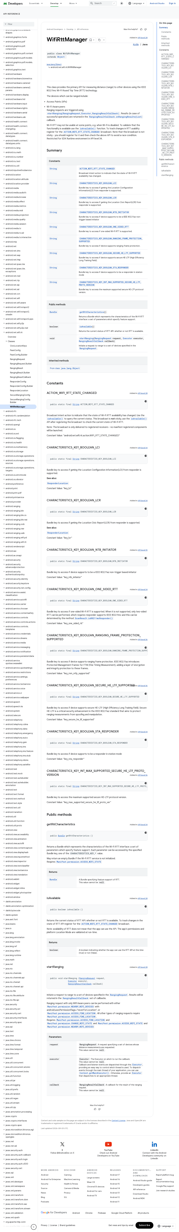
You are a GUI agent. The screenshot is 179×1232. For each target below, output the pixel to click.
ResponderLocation (57, 483)
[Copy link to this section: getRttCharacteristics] (78, 824)
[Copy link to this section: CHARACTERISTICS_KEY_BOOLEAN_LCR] (103, 500)
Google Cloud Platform (121, 1213)
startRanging (87, 338)
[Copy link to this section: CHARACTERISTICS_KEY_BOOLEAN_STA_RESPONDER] (121, 731)
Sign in (172, 3)
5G (65, 1197)
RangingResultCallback (91, 341)
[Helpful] (141, 29)
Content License (118, 1120)
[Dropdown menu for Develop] (62, 3)
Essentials (34, 3)
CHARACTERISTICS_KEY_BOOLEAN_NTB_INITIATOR (104, 212)
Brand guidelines (67, 1225)
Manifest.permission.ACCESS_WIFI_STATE (79, 861)
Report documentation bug (165, 1180)
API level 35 (143, 550)
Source (44, 1188)
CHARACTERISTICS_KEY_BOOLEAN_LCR (98, 197)
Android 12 (115, 1197)
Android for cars (94, 1191)
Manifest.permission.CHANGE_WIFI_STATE (69, 1023)
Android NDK (139, 1198)
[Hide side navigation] (33, 1227)
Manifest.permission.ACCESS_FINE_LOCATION (71, 1013)
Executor (127, 338)
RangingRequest (103, 338)
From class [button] (65, 368)
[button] (18, 31)
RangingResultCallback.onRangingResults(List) (115, 116)
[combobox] (103, 3)
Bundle (53, 312)
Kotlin (136, 44)
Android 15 (115, 1184)
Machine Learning (72, 1179)
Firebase (102, 1213)
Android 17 (115, 1175)
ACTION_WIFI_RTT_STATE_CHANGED (82, 132)
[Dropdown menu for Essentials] (43, 3)
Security (44, 1184)
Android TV (92, 1195)
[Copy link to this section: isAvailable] (63, 898)
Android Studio (157, 3)
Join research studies (165, 1190)
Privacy (67, 1192)
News (43, 1192)
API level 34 (143, 448)
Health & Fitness (71, 1184)
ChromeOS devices (95, 1186)
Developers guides (141, 1185)
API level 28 (143, 37)
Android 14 (115, 1188)
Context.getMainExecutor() (94, 1073)
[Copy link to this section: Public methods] (74, 815)
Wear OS (91, 1182)
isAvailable (86, 326)
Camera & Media (71, 1188)
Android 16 (115, 1179)
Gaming (67, 1175)
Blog (43, 1197)
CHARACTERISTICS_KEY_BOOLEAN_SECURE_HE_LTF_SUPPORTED (110, 253)
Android (44, 1175)
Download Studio (140, 1194)
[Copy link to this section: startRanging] (66, 967)
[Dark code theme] (145, 401)
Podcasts (45, 1201)
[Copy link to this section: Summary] (65, 150)
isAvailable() (88, 128)
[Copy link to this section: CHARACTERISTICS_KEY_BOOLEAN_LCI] (102, 447)
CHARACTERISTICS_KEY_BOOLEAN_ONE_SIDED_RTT (104, 226)
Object (60, 56)
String (53, 168)
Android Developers (55, 29)
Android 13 (115, 1192)
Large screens (93, 1177)
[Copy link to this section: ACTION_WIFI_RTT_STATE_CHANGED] (99, 393)
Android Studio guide (142, 1180)
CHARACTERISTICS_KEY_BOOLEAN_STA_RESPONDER (104, 267)
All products (143, 1213)
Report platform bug (165, 1175)
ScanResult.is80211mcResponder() (94, 618)
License (53, 1225)
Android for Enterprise (51, 1179)
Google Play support (165, 1186)
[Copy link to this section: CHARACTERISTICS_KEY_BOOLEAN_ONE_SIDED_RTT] (120, 589)
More (72, 3)
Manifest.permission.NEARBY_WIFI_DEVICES (70, 1006)
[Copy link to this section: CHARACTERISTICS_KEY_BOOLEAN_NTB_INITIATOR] (119, 550)
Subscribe (144, 1225)
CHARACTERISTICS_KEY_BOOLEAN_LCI (98, 183)
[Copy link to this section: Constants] (66, 383)
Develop (54, 3)
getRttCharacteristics (92, 312)
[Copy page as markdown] (99, 40)
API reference (11, 14)
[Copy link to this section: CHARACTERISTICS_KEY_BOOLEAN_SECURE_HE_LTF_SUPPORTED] (138, 685)
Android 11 (114, 1201)
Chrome (88, 1213)
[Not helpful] (145, 29)
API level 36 (143, 639)
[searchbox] (18, 24)
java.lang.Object (54, 64)
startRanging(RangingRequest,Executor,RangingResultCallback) (83, 113)
